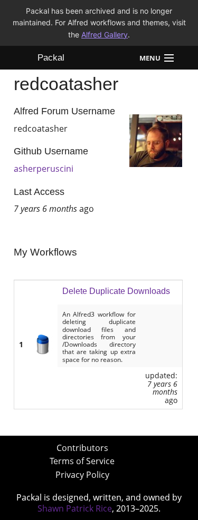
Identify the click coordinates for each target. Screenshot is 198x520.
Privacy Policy (82, 474)
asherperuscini (43, 168)
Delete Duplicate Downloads (116, 291)
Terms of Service (82, 461)
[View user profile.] (155, 139)
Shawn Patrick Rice (74, 508)
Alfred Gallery (104, 34)
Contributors (82, 448)
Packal (50, 58)
